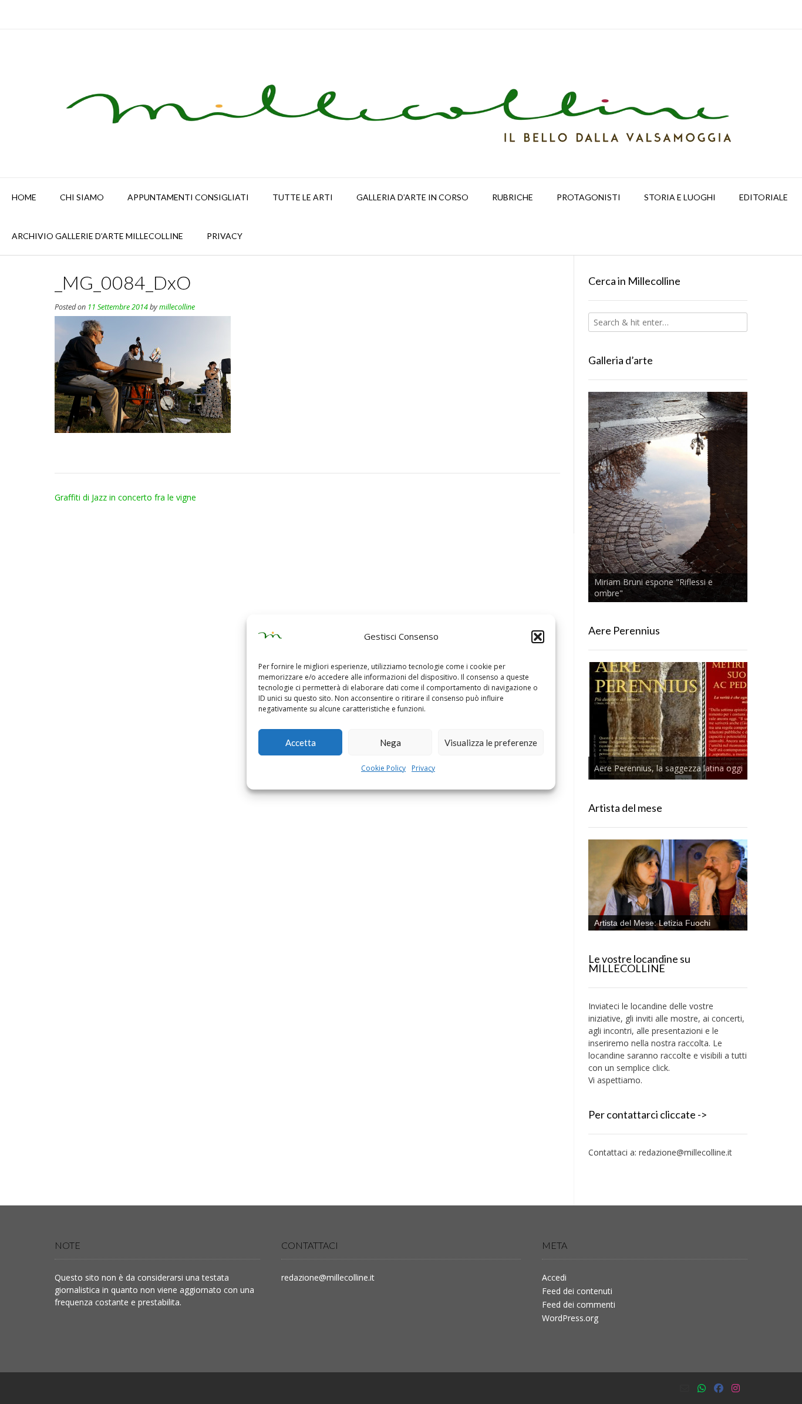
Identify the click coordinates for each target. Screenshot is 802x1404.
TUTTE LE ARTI (302, 197)
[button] (538, 637)
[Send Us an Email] (684, 1388)
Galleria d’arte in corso (412, 197)
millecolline (177, 307)
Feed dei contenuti (577, 1290)
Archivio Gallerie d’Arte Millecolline (97, 236)
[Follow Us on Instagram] (735, 1388)
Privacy (423, 768)
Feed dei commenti (578, 1304)
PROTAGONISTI (589, 197)
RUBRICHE (512, 197)
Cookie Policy (383, 768)
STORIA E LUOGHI (680, 197)
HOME (24, 197)
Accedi (554, 1277)
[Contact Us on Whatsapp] (701, 1388)
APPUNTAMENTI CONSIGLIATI (188, 197)
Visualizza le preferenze (490, 742)
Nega (390, 742)
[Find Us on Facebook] (718, 1388)
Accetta (300, 742)
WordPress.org (570, 1318)
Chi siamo (82, 197)
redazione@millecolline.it (685, 1152)
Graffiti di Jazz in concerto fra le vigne (125, 497)
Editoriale (763, 197)
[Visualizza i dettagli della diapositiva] (667, 497)
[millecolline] (401, 103)
